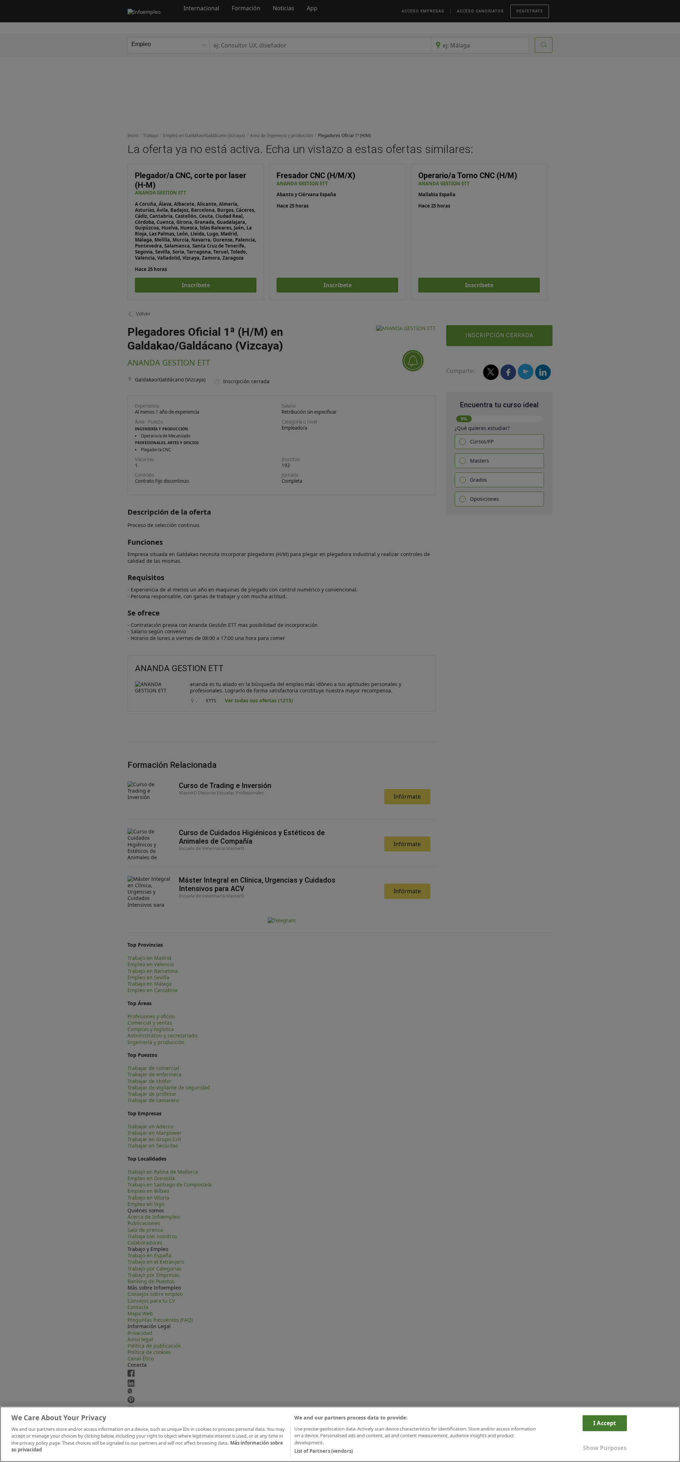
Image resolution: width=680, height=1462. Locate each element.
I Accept (604, 1423)
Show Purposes (605, 1448)
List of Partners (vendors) (323, 1451)
